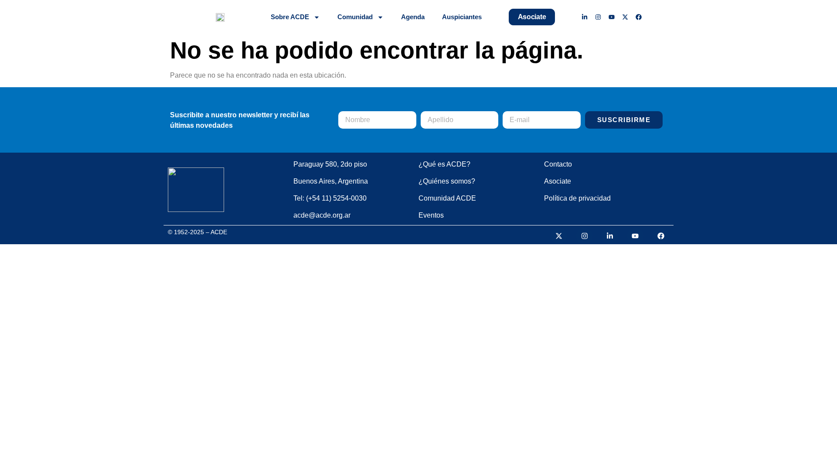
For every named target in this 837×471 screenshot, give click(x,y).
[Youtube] (612, 17)
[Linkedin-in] (585, 17)
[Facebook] (638, 17)
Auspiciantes (462, 16)
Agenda (413, 16)
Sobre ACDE (290, 16)
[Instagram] (598, 17)
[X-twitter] (625, 17)
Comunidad (355, 16)
